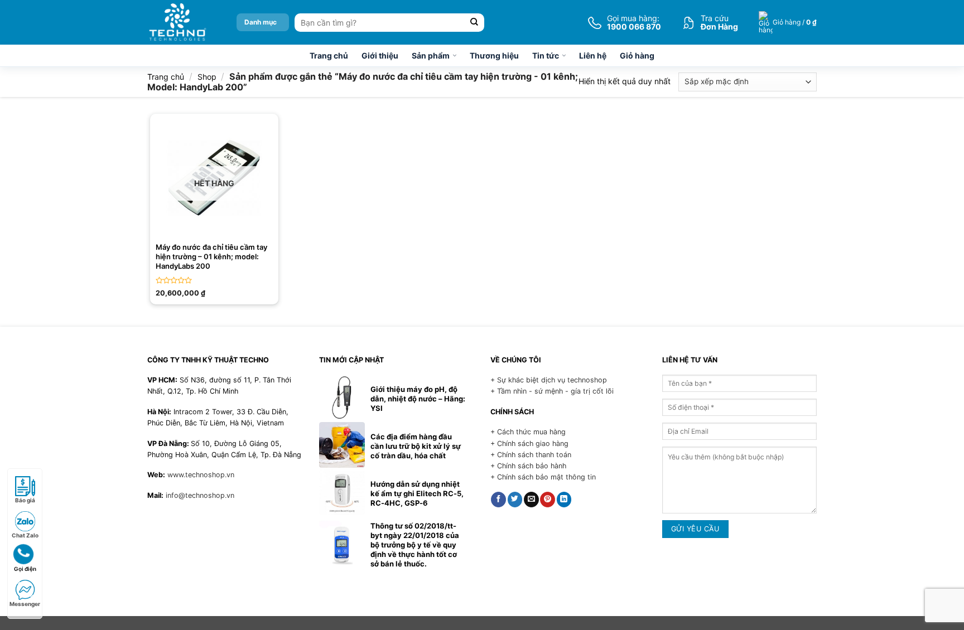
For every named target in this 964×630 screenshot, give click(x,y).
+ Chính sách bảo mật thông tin (543, 477)
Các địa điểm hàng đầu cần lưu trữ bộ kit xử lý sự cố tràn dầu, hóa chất (415, 446)
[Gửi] (474, 22)
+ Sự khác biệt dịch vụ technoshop (548, 380)
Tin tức (545, 55)
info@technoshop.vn (200, 495)
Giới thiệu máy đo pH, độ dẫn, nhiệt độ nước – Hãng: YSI (417, 399)
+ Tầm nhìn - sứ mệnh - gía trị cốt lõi (552, 391)
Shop (206, 76)
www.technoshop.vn (200, 475)
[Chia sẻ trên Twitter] (515, 499)
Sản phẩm (431, 55)
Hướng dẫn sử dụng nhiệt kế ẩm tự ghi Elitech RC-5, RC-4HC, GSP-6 (417, 493)
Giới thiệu (380, 55)
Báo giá (25, 500)
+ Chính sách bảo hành (528, 466)
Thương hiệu (494, 55)
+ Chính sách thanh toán (530, 454)
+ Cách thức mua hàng (528, 432)
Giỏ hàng (637, 55)
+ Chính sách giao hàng (529, 443)
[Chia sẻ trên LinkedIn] (564, 499)
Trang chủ (329, 55)
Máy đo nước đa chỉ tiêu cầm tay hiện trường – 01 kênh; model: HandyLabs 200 (211, 256)
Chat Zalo (25, 535)
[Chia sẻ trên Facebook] (498, 499)
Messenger (24, 603)
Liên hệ (592, 55)
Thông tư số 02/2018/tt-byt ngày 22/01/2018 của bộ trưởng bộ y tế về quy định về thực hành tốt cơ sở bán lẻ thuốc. (414, 544)
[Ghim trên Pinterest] (547, 499)
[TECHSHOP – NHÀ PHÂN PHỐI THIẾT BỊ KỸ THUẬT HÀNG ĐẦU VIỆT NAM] (177, 22)
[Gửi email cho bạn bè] (531, 499)
